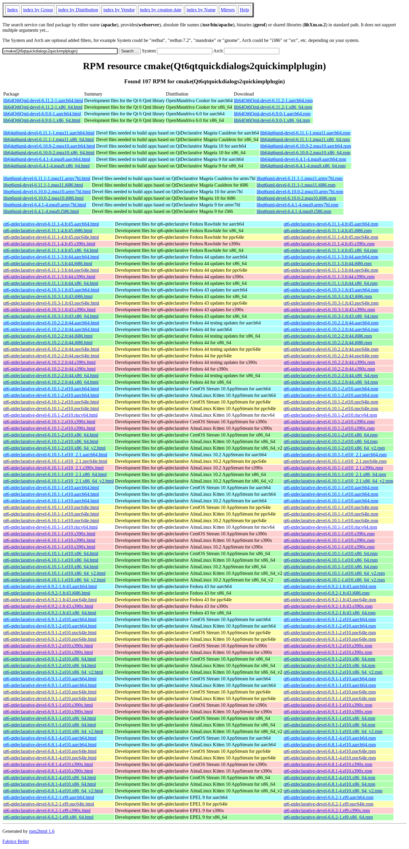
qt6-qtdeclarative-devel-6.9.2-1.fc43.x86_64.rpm (329, 612)
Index (12, 9)
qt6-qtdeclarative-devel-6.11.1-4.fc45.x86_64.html (50, 250)
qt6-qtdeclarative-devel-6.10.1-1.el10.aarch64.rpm (331, 487)
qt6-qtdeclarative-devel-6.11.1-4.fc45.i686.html (47, 230)
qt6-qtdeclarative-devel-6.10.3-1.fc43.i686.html (48, 296)
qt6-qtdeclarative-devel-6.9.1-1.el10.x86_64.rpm (329, 718)
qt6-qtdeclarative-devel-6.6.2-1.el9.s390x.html (46, 810)
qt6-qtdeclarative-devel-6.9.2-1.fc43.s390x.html (48, 606)
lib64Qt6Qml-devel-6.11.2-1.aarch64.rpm (273, 100)
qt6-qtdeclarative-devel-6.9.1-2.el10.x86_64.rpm (329, 658)
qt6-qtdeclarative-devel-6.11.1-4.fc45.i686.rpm (328, 230)
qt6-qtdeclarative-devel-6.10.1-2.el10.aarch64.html (51, 388)
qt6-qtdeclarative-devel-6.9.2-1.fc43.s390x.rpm (328, 606)
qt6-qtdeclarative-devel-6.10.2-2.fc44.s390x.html (49, 362)
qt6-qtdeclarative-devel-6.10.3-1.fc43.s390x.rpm (329, 309)
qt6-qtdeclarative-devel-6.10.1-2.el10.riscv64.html (50, 415)
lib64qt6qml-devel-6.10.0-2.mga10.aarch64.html (49, 146)
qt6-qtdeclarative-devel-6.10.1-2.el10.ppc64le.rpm (331, 401)
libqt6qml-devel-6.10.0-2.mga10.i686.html (43, 198)
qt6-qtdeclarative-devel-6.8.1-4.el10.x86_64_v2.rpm (333, 790)
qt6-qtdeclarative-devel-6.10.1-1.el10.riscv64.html (50, 527)
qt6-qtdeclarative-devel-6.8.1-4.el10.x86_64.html (49, 777)
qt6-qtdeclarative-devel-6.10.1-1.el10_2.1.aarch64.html (55, 454)
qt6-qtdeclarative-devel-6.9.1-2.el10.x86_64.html (49, 658)
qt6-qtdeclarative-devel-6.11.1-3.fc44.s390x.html (49, 276)
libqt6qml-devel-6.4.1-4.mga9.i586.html (41, 211)
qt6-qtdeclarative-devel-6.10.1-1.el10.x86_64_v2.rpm (334, 573)
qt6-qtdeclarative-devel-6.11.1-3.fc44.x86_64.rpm (331, 283)
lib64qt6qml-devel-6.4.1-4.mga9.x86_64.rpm (303, 165)
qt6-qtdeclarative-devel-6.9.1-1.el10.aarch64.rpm (330, 678)
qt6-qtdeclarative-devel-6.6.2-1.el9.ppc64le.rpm (328, 803)
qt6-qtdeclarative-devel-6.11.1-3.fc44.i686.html (47, 263)
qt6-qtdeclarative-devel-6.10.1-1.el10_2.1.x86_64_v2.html (58, 481)
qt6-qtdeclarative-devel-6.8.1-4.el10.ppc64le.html (49, 751)
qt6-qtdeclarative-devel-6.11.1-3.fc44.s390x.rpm (329, 276)
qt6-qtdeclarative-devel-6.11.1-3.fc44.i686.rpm (328, 263)
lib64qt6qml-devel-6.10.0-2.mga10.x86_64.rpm (305, 152)
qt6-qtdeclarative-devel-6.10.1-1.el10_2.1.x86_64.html (55, 474)
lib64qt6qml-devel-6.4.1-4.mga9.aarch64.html (46, 159)
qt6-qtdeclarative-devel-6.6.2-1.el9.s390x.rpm (327, 810)
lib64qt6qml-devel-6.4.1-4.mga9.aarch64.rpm (303, 159)
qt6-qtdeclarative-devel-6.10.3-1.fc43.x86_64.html (51, 316)
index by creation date (160, 9)
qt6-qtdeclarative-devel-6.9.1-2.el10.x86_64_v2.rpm (333, 672)
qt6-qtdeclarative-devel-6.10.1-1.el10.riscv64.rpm (330, 527)
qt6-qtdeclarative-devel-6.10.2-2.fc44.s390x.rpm (329, 362)
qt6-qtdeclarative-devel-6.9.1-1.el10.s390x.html (48, 705)
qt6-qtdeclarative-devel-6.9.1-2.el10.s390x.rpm (328, 645)
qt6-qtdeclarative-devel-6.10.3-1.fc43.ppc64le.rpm (331, 303)
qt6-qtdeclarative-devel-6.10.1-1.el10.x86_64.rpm (331, 553)
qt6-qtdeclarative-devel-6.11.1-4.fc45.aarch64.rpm (331, 223)
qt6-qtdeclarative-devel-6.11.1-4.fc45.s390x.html (49, 243)
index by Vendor (119, 9)
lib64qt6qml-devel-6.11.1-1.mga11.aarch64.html (48, 132)
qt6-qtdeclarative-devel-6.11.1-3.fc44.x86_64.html (50, 283)
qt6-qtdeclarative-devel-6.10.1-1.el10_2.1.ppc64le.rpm (335, 461)
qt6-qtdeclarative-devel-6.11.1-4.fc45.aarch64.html (51, 223)
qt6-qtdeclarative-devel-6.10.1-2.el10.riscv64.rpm (330, 415)
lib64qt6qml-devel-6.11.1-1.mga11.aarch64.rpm (305, 132)
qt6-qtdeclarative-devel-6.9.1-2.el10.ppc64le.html (49, 632)
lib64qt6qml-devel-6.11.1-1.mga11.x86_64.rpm (305, 139)
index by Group (38, 9)
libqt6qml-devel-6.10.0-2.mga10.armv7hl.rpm (300, 191)
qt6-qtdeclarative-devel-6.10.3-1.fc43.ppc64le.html (51, 303)
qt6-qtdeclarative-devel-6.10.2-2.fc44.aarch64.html (51, 322)
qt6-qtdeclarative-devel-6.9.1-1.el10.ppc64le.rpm (330, 691)
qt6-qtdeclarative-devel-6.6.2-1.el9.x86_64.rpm (328, 817)
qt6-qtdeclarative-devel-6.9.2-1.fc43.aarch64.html (50, 586)
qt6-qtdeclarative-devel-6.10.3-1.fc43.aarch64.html (51, 289)
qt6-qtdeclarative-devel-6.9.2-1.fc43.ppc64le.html (50, 599)
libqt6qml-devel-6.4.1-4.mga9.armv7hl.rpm (297, 204)
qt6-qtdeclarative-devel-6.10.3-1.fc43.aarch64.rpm (331, 289)
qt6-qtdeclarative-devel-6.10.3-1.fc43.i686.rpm (328, 296)
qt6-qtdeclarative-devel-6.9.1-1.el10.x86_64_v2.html (53, 731)
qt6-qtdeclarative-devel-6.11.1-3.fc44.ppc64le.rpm (331, 270)
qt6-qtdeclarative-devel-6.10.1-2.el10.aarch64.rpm (331, 388)
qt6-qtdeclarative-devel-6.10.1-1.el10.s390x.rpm (329, 533)
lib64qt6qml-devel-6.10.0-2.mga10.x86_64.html (48, 152)
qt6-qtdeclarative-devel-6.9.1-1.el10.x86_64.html (49, 718)
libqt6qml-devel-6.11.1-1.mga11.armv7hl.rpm (300, 178)
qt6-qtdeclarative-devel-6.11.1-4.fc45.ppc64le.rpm (331, 237)
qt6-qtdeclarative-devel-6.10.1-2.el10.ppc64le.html (51, 401)
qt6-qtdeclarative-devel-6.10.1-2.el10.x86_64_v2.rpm (334, 448)
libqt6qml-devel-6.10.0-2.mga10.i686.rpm (296, 198)
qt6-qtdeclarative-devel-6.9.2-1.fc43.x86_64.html (49, 612)
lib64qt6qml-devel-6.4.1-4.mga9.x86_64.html (46, 165)
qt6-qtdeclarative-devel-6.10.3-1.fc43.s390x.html (49, 309)
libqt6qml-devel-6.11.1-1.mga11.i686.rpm (296, 185)
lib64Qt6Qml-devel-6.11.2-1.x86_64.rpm (273, 107)
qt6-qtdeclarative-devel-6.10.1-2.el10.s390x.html (49, 421)
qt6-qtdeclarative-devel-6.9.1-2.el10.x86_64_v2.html (53, 672)
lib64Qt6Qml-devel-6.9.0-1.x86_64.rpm (272, 120)
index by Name (201, 9)
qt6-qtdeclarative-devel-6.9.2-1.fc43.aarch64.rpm (330, 586)
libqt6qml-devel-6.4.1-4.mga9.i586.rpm (294, 211)
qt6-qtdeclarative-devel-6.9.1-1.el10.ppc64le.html (49, 691)
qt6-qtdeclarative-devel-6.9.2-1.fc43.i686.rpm (326, 593)
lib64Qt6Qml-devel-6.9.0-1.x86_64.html (41, 120)
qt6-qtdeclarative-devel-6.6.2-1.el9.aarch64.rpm (328, 797)
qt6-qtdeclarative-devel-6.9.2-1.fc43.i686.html (46, 593)
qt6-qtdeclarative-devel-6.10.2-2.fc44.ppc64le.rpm (331, 349)
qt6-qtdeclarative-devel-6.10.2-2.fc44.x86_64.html (51, 375)
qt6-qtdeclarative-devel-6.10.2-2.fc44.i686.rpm (328, 336)
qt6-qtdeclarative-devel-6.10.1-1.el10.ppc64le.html (51, 507)
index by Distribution (78, 9)
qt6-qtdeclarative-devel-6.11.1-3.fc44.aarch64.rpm (331, 256)
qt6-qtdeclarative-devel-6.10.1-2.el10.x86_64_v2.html (54, 448)
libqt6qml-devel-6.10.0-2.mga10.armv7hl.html (47, 191)
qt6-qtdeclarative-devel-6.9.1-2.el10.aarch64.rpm (330, 619)
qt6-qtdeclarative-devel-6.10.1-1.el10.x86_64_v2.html (54, 573)
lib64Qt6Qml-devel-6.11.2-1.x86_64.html (42, 107)
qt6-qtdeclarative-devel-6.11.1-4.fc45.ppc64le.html (51, 237)
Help (244, 9)
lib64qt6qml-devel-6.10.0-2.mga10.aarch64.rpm (305, 146)
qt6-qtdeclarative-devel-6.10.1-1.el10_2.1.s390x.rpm (333, 467)
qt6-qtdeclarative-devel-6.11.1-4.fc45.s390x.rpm (329, 243)
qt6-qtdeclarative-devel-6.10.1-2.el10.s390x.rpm (329, 421)
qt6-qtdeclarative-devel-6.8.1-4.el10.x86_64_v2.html (53, 790)
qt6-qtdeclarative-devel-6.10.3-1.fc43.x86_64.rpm (331, 316)
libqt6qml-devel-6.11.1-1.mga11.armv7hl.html (46, 178)
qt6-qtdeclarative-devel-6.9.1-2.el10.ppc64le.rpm (330, 632)
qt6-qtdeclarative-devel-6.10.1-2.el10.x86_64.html (50, 434)
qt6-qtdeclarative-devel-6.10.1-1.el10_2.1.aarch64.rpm (335, 454)
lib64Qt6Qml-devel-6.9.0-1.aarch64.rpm (272, 113)
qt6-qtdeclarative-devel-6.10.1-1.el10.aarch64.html (51, 487)
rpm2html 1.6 (41, 831)
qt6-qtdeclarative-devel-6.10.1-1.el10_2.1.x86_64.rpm (335, 474)
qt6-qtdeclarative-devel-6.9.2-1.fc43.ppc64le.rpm (330, 599)
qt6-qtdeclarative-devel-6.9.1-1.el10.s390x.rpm (328, 705)
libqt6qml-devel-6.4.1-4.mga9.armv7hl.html (44, 204)
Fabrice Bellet (15, 841)
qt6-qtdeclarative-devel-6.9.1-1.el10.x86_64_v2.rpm (333, 731)
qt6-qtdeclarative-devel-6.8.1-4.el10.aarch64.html (49, 738)
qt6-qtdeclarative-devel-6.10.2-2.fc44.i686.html (48, 336)
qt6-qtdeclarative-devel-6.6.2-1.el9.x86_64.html (48, 817)
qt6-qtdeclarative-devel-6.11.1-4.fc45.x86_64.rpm (331, 250)
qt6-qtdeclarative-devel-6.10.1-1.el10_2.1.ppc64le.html (55, 461)
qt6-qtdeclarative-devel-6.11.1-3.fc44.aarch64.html (51, 256)
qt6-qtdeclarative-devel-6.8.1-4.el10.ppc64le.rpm (330, 751)
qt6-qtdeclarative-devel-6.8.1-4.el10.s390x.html (48, 764)
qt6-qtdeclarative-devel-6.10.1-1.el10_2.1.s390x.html (53, 467)
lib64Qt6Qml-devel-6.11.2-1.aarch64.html (43, 100)
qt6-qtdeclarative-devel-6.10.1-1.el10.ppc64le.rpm (331, 507)
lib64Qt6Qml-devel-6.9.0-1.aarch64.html (42, 113)
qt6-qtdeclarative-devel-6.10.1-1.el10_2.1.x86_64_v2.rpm (338, 481)
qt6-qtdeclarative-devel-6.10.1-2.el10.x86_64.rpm (331, 434)
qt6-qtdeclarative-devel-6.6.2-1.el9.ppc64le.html (48, 803)
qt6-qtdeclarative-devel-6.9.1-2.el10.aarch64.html (49, 619)
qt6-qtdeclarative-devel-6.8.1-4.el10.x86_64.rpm (329, 777)
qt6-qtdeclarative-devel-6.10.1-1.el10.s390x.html (49, 533)
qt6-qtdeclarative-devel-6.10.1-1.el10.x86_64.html (50, 553)
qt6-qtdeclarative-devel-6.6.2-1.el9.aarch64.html (48, 797)
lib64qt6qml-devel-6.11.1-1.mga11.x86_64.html (48, 139)
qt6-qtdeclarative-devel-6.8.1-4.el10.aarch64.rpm (330, 738)
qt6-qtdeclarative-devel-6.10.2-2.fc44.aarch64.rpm (331, 322)
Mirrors (228, 9)
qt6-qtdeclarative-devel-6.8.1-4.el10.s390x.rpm (328, 764)
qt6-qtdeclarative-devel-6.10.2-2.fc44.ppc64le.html (51, 349)
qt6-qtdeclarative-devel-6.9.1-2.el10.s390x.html (48, 645)
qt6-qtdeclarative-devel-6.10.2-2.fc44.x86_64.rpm (331, 375)
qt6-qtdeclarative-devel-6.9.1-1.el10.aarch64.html (49, 678)
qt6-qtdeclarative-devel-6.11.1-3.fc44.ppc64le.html (51, 270)
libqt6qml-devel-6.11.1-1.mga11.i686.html (43, 185)
